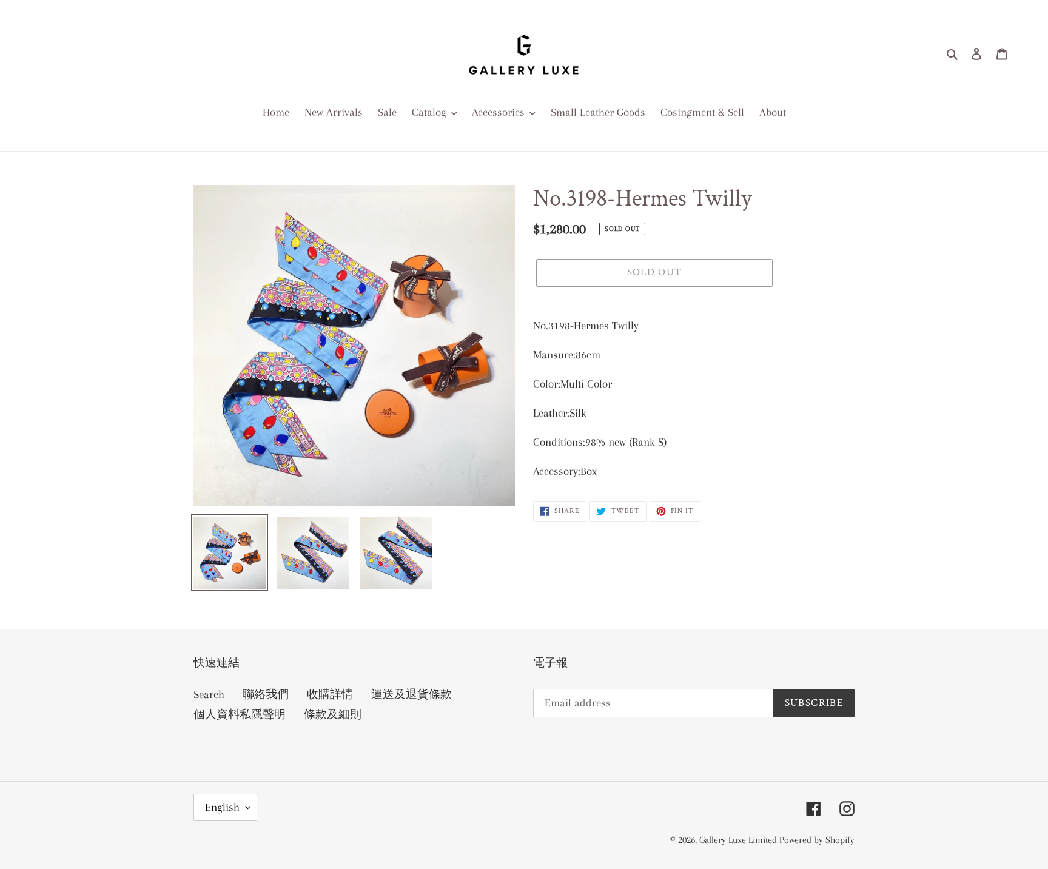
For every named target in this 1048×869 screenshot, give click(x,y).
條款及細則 (332, 714)
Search (208, 694)
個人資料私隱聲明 (239, 714)
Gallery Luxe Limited (739, 839)
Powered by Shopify (817, 839)
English (222, 807)
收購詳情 (330, 694)
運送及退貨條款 (411, 694)
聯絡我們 (266, 694)
